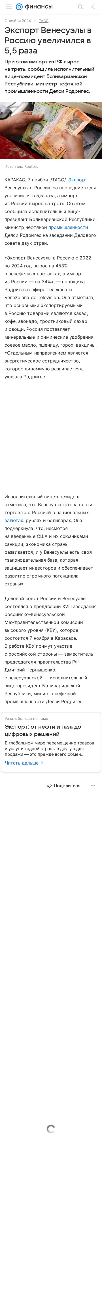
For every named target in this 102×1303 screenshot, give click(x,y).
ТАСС (43, 20)
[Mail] (19, 7)
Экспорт (77, 180)
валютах (14, 520)
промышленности (68, 227)
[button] (51, 131)
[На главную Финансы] (37, 7)
